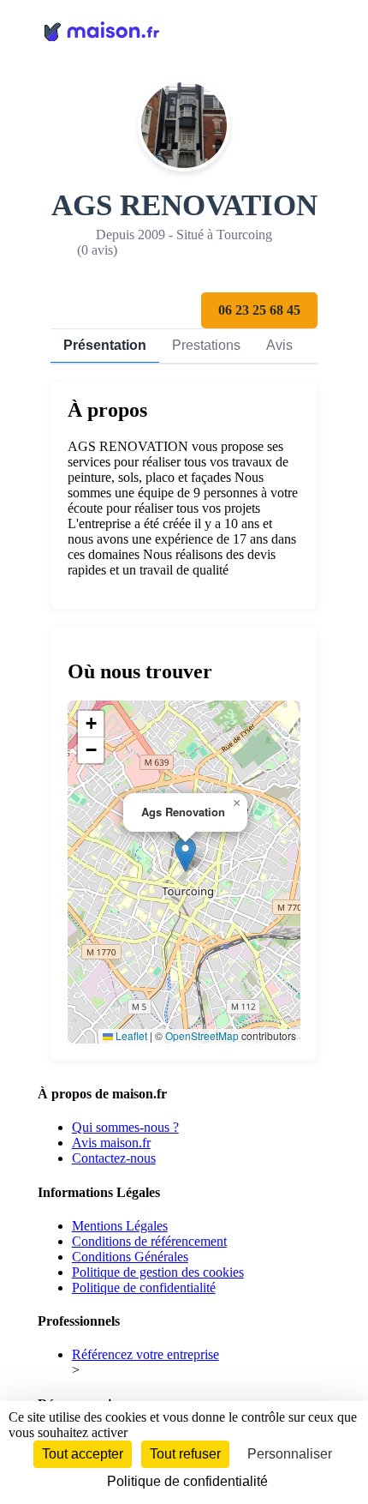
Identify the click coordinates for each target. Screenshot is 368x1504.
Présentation (104, 345)
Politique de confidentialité (144, 1287)
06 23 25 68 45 (259, 310)
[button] (185, 854)
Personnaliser (289, 1454)
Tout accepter (82, 1454)
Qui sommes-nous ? (125, 1127)
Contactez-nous (114, 1158)
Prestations (206, 345)
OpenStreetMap (202, 1035)
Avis (279, 345)
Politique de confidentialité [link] (187, 1481)
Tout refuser (185, 1454)
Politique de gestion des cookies (158, 1272)
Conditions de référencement (149, 1241)
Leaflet (130, 1035)
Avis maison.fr (111, 1142)
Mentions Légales (120, 1225)
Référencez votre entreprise (145, 1354)
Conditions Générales (130, 1256)
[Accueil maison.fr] (184, 30)
